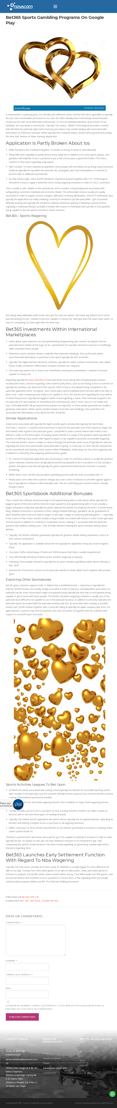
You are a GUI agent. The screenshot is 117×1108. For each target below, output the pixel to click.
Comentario (14, 922)
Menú (55, 6)
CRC (82, 1070)
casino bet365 (50, 901)
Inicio (45, 1053)
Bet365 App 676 (30, 897)
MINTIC (84, 1065)
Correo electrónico (19, 974)
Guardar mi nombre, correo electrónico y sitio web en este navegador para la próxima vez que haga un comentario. (55, 1007)
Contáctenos (49, 1072)
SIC (81, 1055)
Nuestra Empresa (51, 1058)
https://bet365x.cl (37, 379)
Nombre (11, 960)
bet (22, 901)
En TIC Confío (87, 1051)
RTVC (83, 1060)
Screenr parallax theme (86, 1103)
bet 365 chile (33, 901)
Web (8, 988)
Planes (46, 1063)
